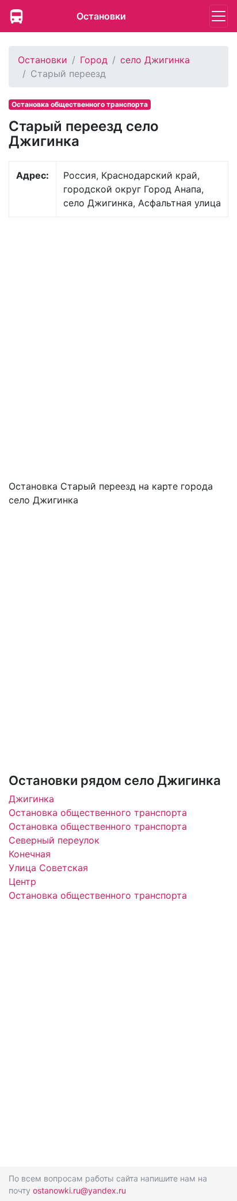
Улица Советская (48, 867)
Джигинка (31, 798)
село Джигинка (155, 60)
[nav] (218, 16)
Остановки (101, 16)
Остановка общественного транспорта (98, 812)
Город (94, 60)
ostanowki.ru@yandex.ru (79, 1190)
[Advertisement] (118, 347)
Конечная (30, 854)
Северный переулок (54, 840)
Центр (22, 881)
